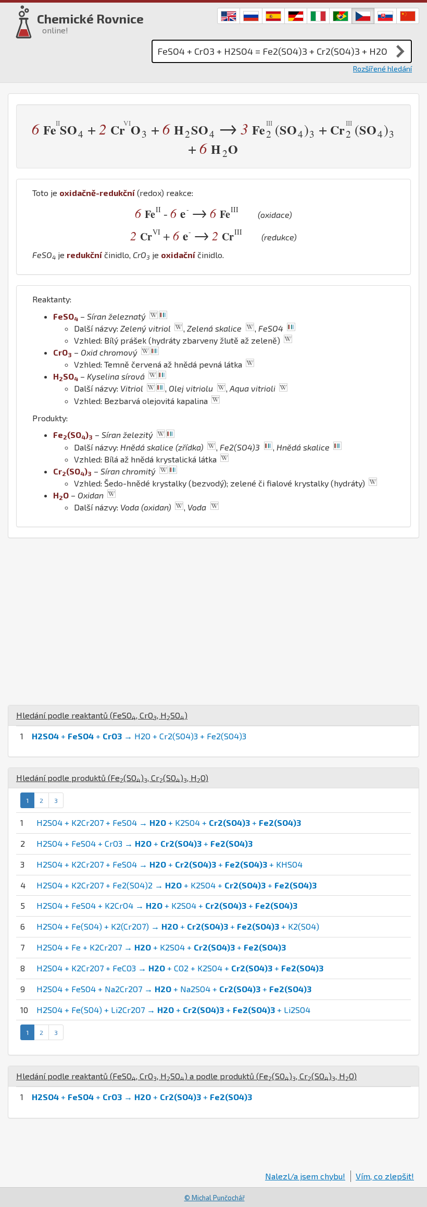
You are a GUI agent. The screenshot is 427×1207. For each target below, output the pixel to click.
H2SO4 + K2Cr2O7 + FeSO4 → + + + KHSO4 (169, 864)
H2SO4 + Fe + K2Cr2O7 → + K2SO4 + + (161, 947)
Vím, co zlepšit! (385, 1176)
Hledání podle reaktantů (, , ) (101, 715)
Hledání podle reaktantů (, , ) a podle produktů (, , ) (186, 1076)
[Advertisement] (213, 621)
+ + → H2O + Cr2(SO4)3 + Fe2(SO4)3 (139, 736)
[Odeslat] (400, 51)
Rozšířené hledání (382, 68)
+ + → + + (142, 1097)
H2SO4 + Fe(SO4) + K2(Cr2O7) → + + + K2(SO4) (177, 926)
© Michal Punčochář (214, 1197)
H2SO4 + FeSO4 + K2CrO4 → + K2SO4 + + (166, 905)
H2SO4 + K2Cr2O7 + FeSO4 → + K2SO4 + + (168, 822)
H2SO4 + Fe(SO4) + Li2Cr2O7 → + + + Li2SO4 (173, 1010)
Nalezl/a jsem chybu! (305, 1176)
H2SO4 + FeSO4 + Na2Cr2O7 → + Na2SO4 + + (173, 989)
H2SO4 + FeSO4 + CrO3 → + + (144, 843)
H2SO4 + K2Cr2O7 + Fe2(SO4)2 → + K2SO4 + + (176, 885)
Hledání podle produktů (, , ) (112, 778)
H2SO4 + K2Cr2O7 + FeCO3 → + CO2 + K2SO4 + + (179, 968)
